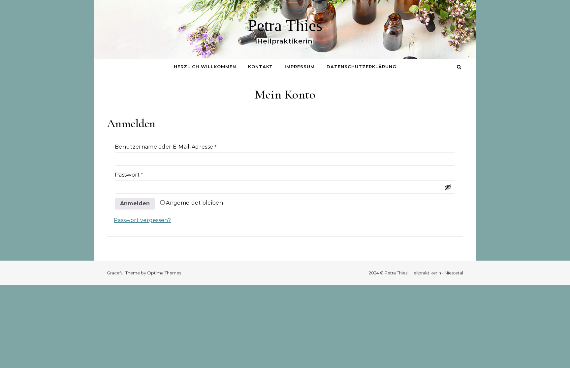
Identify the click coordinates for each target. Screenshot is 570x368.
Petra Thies (285, 25)
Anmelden (135, 203)
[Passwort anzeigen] (448, 187)
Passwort (145, 174)
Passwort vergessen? (142, 220)
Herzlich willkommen (205, 66)
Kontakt (260, 66)
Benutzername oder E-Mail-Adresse (182, 146)
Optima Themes (164, 272)
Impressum (300, 66)
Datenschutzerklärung (361, 66)
